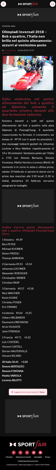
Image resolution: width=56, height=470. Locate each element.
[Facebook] (14, 453)
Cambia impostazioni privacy (28, 461)
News (13, 26)
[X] (27, 453)
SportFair (6, 26)
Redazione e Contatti (23, 457)
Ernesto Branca (10, 50)
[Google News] (34, 453)
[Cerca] (52, 4)
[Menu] (3, 4)
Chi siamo (9, 457)
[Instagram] (20, 453)
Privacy (47, 457)
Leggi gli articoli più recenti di (29, 392)
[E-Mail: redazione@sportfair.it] (40, 453)
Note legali (38, 457)
